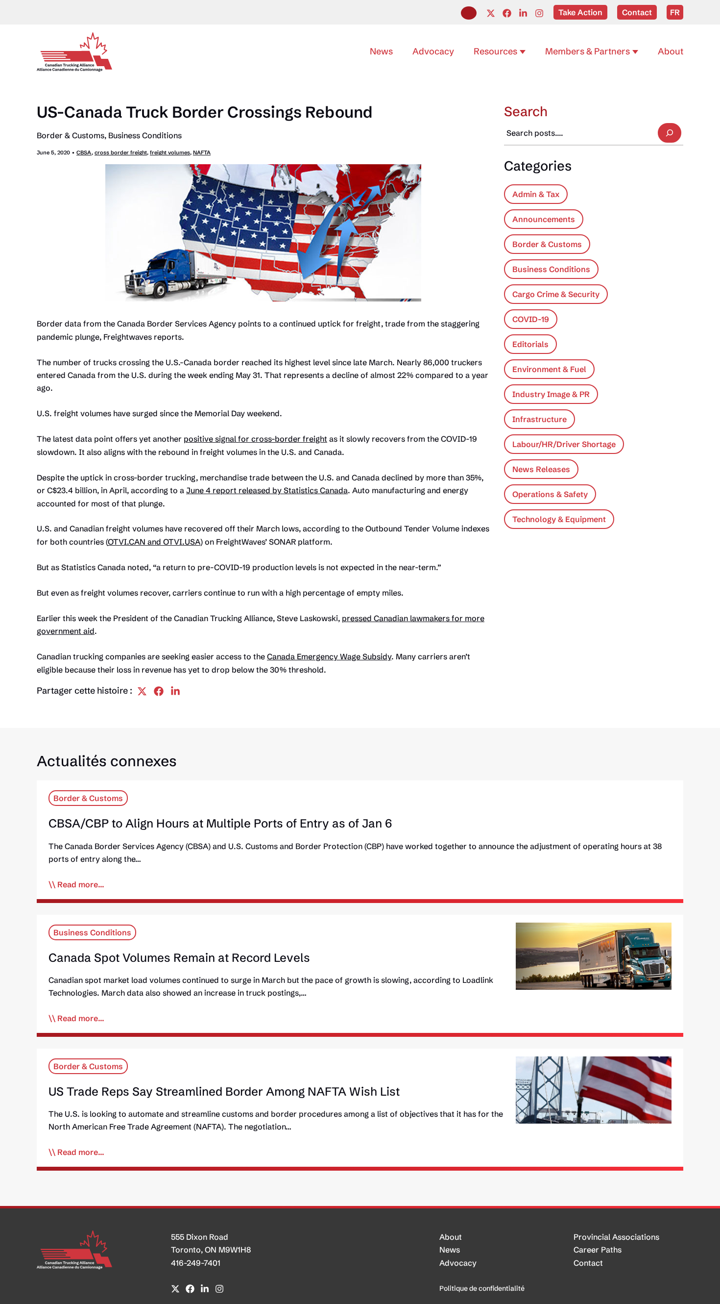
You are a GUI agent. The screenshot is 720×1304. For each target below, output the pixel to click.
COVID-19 (530, 319)
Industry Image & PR (551, 394)
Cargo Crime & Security (556, 294)
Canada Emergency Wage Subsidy (329, 656)
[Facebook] (507, 13)
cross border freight (121, 152)
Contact (588, 1263)
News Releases (541, 469)
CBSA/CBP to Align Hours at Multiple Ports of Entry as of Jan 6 (220, 823)
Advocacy (458, 1263)
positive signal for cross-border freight (255, 439)
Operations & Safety (550, 494)
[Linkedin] (523, 13)
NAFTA (202, 152)
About (450, 1237)
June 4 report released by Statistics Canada (267, 490)
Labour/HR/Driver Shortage (564, 444)
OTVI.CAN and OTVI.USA (154, 542)
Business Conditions (145, 135)
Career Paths (598, 1249)
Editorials (530, 344)
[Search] (669, 133)
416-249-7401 (195, 1263)
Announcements (543, 219)
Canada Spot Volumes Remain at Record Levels (179, 958)
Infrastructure (539, 419)
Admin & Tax (535, 194)
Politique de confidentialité (482, 1288)
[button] (469, 13)
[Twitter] (490, 13)
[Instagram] (539, 13)
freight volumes (170, 152)
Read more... (80, 884)
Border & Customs (70, 135)
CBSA (84, 152)
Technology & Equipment (559, 519)
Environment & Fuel (549, 369)
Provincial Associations (616, 1237)
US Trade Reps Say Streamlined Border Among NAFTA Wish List (224, 1091)
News (449, 1249)
